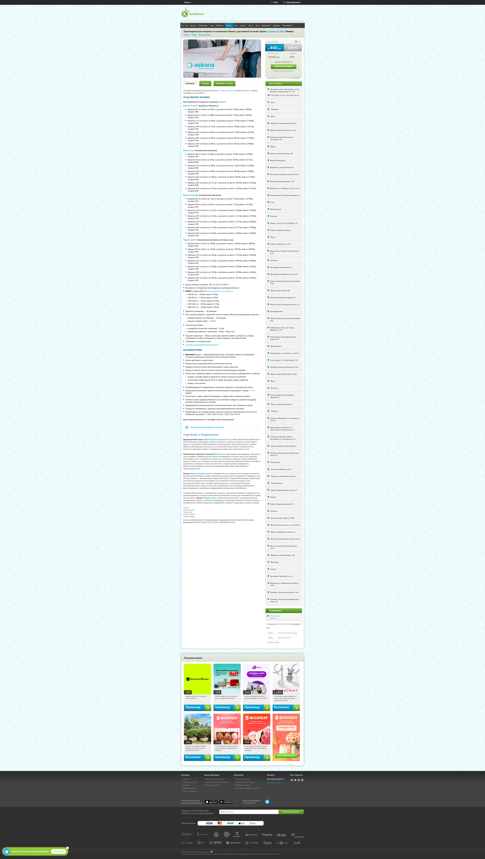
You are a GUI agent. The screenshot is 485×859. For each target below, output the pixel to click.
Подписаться (59, 851)
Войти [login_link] (276, 2)
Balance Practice (190, 105)
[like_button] (296, 42)
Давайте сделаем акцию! (215, 779)
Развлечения (203, 25)
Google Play (226, 802)
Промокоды (267, 25)
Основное (190, 83)
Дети (258, 25)
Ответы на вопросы (190, 791)
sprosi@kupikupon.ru (275, 779)
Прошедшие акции (212, 785)
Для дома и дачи (284, 638)
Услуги (244, 25)
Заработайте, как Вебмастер (216, 782)
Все (182, 25)
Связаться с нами (274, 782)
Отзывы (205, 83)
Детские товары (273, 642)
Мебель (270, 633)
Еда (187, 25)
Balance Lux (188, 150)
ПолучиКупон (288, 25)
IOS (220, 90)
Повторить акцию (283, 66)
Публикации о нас (190, 782)
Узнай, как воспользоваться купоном (207, 427)
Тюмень (187, 2)
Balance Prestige (190, 195)
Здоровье (277, 25)
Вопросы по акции (224, 83)
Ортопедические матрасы (288, 633)
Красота (193, 25)
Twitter (298, 780)
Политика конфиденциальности (248, 788)
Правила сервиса (189, 788)
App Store (211, 802)
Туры (236, 25)
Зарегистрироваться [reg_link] (293, 2)
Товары (229, 25)
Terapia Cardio (189, 239)
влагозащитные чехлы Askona (219, 291)
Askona (222, 102)
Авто (212, 25)
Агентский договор (242, 779)
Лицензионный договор (244, 782)
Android (229, 90)
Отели (251, 25)
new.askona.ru (275, 616)
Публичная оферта (242, 785)
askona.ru (273, 618)
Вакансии (186, 785)
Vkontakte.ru (295, 780)
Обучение (220, 25)
